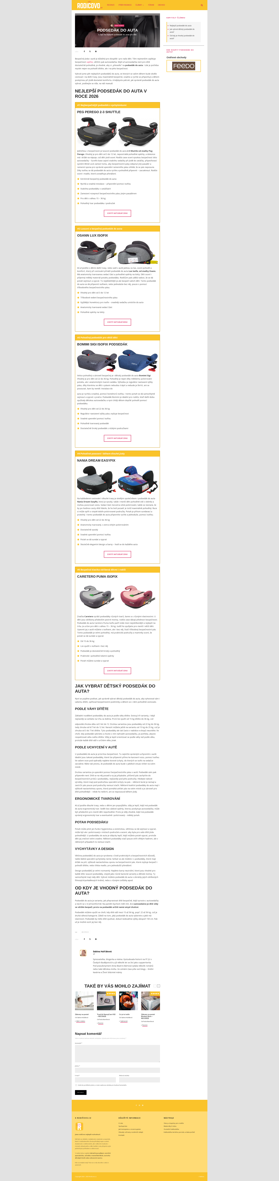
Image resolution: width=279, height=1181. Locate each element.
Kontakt (121, 1135)
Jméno (77, 1066)
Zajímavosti (124, 1021)
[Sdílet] (84, 51)
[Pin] (96, 51)
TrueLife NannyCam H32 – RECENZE (106, 1015)
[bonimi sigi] (97, 361)
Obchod (161, 5)
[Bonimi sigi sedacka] (138, 361)
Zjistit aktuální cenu (117, 213)
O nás (121, 1123)
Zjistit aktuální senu (117, 322)
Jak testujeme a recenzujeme (130, 1129)
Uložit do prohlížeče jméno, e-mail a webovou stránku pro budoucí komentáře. (102, 1085)
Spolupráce (123, 1126)
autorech (78, 1165)
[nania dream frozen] (138, 480)
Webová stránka (124, 1075)
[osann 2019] (138, 252)
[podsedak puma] (97, 597)
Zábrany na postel (82, 1014)
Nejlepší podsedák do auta (180, 25)
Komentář (78, 1043)
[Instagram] (139, 1105)
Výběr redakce (125, 5)
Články (138, 5)
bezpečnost (85, 932)
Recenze (110, 5)
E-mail (77, 1075)
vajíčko (90, 62)
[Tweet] (90, 51)
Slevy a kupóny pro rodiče (174, 1123)
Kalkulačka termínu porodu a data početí (179, 1132)
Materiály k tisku (170, 1126)
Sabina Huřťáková (102, 951)
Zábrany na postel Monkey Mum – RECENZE (148, 1016)
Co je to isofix (124, 1014)
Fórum (151, 5)
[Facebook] (136, 1105)
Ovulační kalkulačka (171, 1129)
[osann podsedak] (97, 252)
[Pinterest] (142, 1105)
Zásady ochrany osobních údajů (131, 1132)
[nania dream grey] (97, 480)
